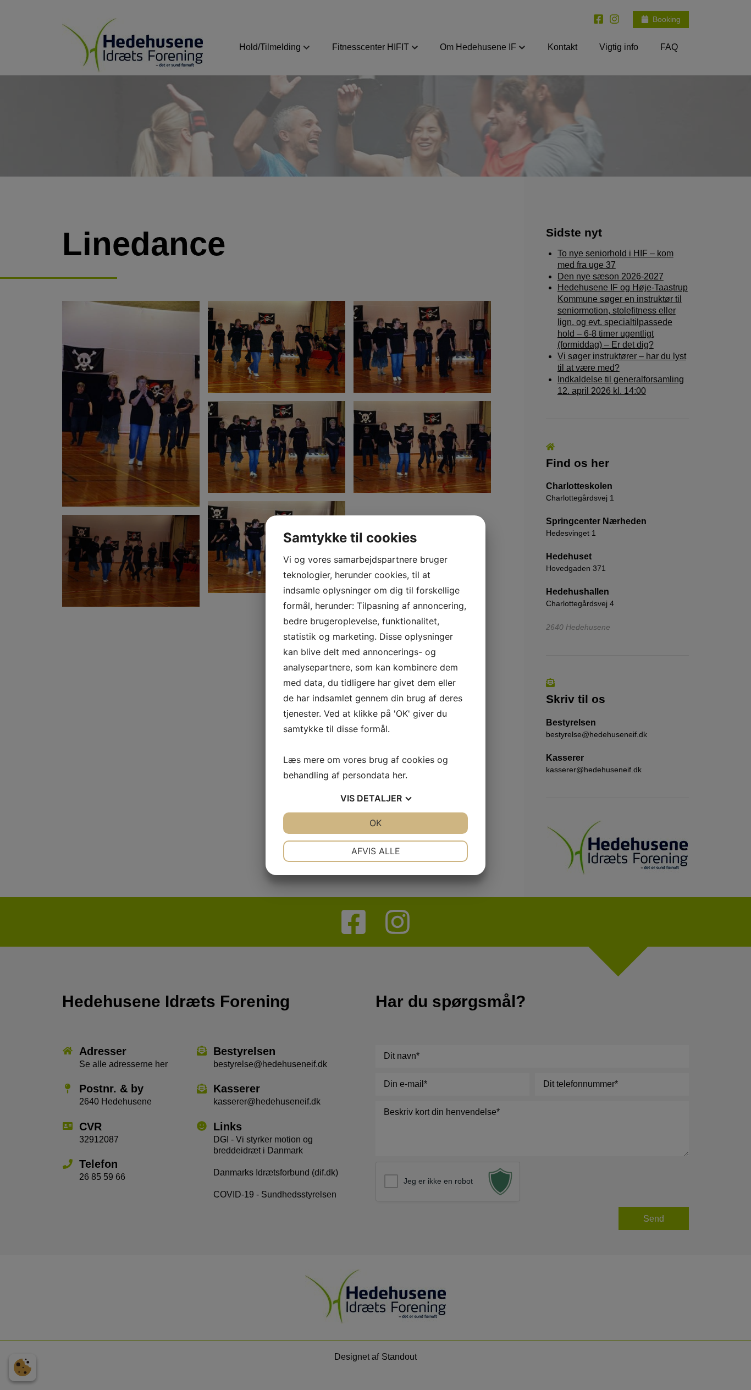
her (399, 775)
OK (375, 822)
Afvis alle (375, 850)
